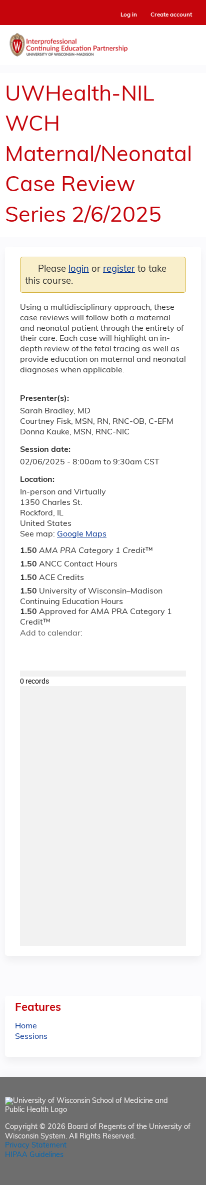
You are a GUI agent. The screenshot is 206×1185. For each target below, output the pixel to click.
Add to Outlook (99, 651)
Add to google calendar (30, 651)
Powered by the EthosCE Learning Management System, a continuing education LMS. (165, 1177)
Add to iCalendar (75, 651)
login (78, 269)
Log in (128, 15)
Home (26, 1026)
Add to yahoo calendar (52, 651)
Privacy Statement (35, 1145)
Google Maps (81, 534)
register (119, 269)
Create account (171, 15)
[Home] (103, 42)
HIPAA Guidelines (34, 1155)
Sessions (31, 1037)
